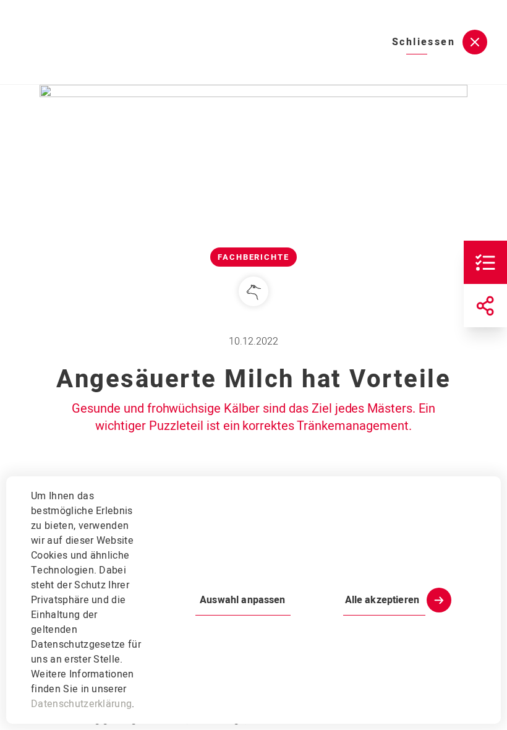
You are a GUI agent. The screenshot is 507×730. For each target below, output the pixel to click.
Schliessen (423, 42)
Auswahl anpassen (242, 600)
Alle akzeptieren (382, 600)
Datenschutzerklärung (81, 704)
